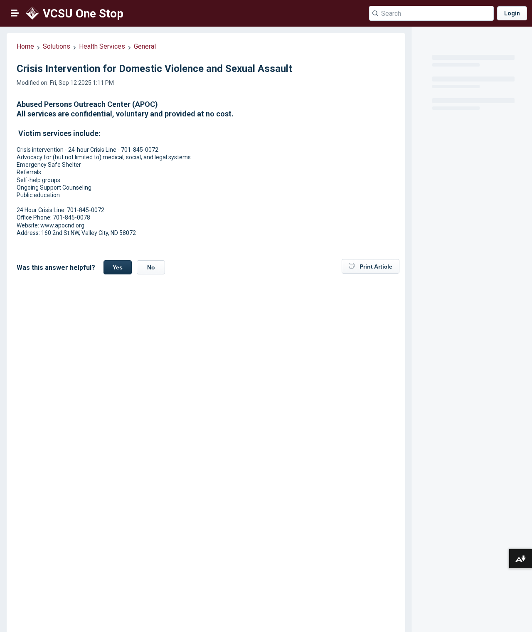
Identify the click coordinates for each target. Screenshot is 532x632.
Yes (118, 267)
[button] (15, 13)
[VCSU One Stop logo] (32, 13)
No (151, 267)
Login (512, 13)
